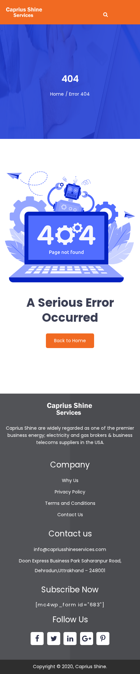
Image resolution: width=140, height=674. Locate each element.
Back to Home (70, 340)
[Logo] (24, 12)
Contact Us (70, 514)
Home (57, 94)
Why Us (70, 480)
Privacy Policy (70, 492)
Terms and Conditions (70, 503)
